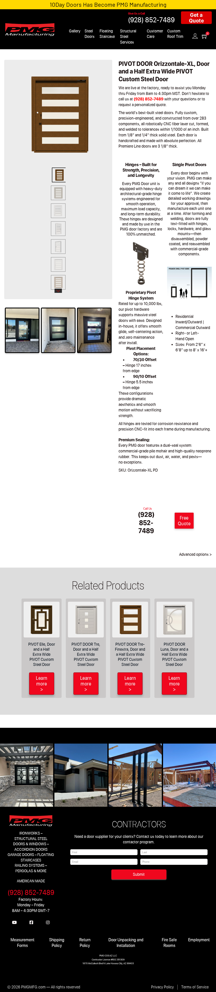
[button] (100, 71)
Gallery (74, 30)
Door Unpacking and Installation (125, 942)
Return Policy (84, 942)
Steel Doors (89, 33)
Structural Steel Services (128, 36)
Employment (199, 939)
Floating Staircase (107, 33)
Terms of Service (195, 986)
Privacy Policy (162, 986)
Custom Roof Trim (175, 33)
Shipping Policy (56, 942)
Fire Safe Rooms (169, 942)
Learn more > (41, 683)
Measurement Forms (22, 942)
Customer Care (155, 33)
